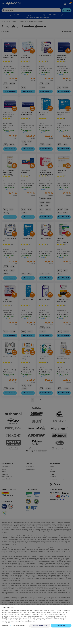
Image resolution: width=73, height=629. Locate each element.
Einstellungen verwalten (40, 625)
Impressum (5, 625)
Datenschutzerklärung (18, 625)
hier (55, 618)
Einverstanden (61, 625)
